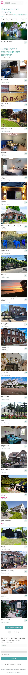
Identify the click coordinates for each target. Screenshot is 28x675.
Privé (2, 669)
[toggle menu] (25, 2)
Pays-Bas (6, 664)
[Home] (1, 664)
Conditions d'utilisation (11, 669)
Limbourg (19, 14)
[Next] (25, 31)
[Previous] (2, 31)
